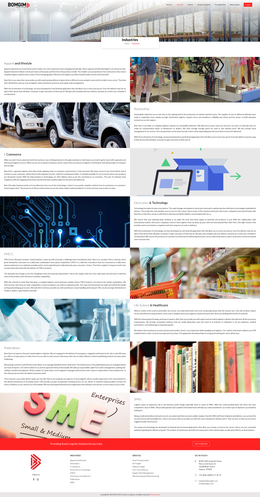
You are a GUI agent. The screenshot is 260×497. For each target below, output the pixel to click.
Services (190, 4)
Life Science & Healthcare (80, 476)
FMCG (72, 473)
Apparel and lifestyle (78, 460)
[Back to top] (254, 491)
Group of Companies (204, 4)
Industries (180, 4)
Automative (74, 463)
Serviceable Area (220, 4)
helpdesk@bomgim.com (208, 481)
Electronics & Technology (80, 470)
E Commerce (75, 466)
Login (248, 5)
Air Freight (136, 463)
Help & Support (235, 4)
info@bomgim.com (206, 483)
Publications (75, 479)
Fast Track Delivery (140, 470)
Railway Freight (138, 466)
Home (126, 43)
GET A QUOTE (201, 444)
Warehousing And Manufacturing (145, 476)
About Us (169, 4)
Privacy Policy (155, 494)
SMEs (72, 482)
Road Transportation (140, 460)
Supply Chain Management (143, 473)
